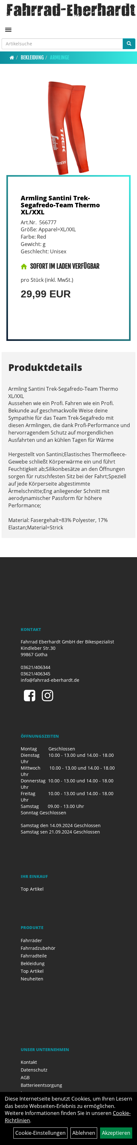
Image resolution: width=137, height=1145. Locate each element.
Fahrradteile (34, 956)
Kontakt (29, 1062)
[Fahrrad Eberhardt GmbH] (70, 9)
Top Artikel (32, 889)
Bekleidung (32, 57)
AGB (25, 1077)
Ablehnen (83, 1132)
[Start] (12, 57)
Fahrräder (31, 940)
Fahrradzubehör (38, 948)
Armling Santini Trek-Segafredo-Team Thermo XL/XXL (60, 205)
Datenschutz (34, 1070)
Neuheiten (32, 979)
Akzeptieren (116, 1132)
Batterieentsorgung (41, 1085)
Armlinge (59, 57)
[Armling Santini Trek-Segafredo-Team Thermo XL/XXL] (68, 128)
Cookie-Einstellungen (40, 1132)
